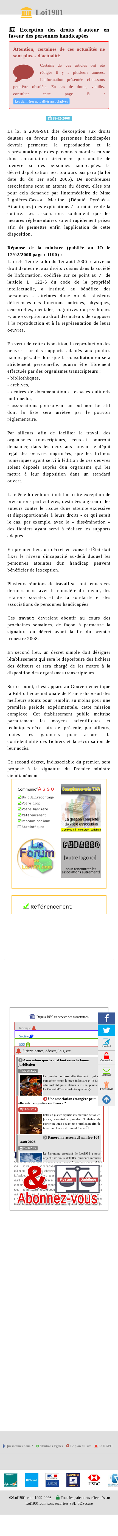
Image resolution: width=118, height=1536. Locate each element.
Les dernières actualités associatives (44, 101)
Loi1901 (49, 12)
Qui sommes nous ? (22, 1460)
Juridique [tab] (26, 1041)
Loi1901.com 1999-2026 (28, 1519)
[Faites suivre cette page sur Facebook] (106, 1032)
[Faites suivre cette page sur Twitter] (106, 1044)
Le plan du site (87, 1460)
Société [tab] (25, 1050)
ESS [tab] (23, 1058)
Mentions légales (56, 1460)
